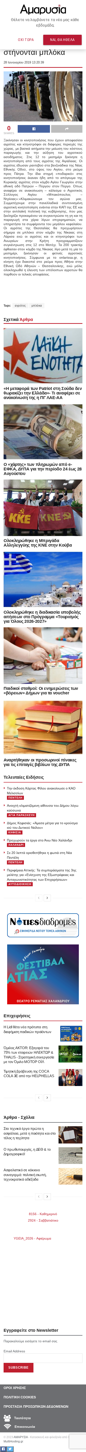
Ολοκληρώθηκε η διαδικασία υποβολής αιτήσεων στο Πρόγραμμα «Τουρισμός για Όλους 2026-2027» (42, 617)
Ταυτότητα (22, 1418)
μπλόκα (37, 305)
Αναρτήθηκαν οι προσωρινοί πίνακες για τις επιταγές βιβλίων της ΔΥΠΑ (40, 762)
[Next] (47, 898)
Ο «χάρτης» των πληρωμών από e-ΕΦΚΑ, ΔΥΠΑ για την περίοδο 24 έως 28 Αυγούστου (43, 469)
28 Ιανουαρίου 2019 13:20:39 (24, 62)
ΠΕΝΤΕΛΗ (15, 797)
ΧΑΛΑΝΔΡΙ (16, 844)
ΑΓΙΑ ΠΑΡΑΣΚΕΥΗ (21, 815)
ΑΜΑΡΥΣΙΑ (21, 1437)
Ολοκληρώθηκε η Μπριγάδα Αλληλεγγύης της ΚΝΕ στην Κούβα (38, 543)
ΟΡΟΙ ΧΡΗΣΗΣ (15, 1388)
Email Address (14, 1351)
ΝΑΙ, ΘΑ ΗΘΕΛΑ (62, 40)
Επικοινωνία (24, 1427)
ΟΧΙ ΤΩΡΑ (26, 40)
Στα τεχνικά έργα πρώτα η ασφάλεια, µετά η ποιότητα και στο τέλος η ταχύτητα (30, 1133)
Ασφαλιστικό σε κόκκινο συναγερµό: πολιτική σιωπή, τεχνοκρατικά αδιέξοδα (25, 1174)
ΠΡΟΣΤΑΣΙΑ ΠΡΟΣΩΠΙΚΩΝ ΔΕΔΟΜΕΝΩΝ (36, 1406)
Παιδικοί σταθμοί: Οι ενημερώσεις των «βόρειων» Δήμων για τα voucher (41, 690)
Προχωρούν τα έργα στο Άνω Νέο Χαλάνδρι (39, 840)
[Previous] (38, 898)
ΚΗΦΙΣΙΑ (14, 832)
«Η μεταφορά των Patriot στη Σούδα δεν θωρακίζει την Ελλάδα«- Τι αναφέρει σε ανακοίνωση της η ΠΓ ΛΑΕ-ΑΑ (43, 393)
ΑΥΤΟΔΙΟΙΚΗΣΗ (19, 884)
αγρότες (20, 305)
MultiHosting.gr (13, 1441)
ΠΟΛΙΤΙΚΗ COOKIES (20, 1397)
